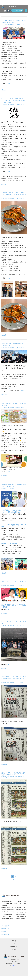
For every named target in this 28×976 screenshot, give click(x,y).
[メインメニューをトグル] (26, 10)
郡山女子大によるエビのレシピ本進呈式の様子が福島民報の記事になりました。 (13, 678)
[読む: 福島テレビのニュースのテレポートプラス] (14, 644)
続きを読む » (4, 90)
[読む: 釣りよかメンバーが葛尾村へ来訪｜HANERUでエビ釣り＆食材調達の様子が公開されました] (14, 113)
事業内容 (14, 941)
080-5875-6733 (15, 965)
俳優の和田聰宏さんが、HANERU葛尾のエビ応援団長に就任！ (13, 485)
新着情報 (11, 24)
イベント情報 (5, 24)
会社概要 (14, 949)
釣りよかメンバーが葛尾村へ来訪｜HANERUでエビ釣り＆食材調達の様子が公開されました (13, 100)
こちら (8, 84)
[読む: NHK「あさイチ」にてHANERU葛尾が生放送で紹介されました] (14, 33)
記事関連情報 (10, 585)
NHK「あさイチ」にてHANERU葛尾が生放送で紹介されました (13, 21)
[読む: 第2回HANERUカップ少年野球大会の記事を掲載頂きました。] (14, 799)
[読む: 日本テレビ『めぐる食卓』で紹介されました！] (14, 416)
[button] (17, 10)
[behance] (8, 10)
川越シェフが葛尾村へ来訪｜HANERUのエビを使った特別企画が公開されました (13, 194)
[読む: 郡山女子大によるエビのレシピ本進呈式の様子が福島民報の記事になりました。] (14, 701)
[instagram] (5, 10)
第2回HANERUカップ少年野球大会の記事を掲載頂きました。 (13, 774)
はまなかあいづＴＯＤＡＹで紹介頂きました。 (13, 582)
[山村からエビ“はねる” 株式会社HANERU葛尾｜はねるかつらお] (8, 6)
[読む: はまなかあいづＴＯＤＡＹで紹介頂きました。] (14, 594)
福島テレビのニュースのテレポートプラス (13, 623)
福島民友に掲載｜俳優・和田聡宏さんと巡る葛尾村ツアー (13, 344)
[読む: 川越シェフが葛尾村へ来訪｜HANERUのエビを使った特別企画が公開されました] (14, 217)
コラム (14, 944)
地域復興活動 (5, 929)
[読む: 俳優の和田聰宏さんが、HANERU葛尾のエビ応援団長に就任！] (14, 499)
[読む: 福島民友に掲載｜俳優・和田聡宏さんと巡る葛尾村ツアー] (14, 356)
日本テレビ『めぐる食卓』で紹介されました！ (13, 404)
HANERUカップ (14, 946)
